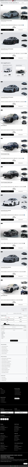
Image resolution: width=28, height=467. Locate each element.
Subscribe (7, 412)
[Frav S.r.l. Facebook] (3, 419)
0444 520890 (17, 428)
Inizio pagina (25, 463)
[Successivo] (26, 310)
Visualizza (14, 340)
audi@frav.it (2, 439)
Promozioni (2, 393)
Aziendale (20, 321)
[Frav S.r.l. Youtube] (5, 419)
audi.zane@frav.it (17, 439)
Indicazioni (16, 431)
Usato (20, 319)
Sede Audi (2, 433)
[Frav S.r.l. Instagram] (1, 419)
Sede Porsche (16, 424)
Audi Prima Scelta (18, 393)
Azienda (2, 389)
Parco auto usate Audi (18, 394)
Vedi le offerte (17, 398)
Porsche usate (3, 399)
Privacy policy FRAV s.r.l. (3, 456)
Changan (1, 424)
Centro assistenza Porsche (18, 443)
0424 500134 (3, 447)
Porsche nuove (3, 398)
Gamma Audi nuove (17, 389)
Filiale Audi (16, 433)
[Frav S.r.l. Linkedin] (8, 419)
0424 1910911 (17, 447)
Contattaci (21, 412)
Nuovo (7, 319)
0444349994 (3, 428)
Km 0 (7, 321)
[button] (3, 0)
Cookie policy (8, 456)
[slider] (1, 325)
